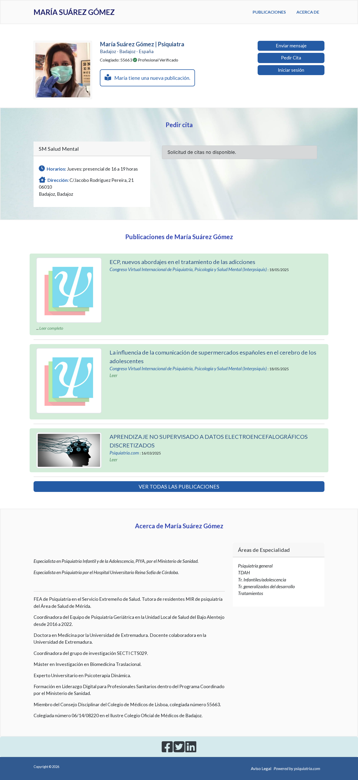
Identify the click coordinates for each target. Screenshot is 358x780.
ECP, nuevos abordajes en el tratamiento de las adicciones (182, 261)
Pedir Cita (291, 57)
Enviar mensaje (291, 45)
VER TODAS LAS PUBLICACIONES (179, 487)
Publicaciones (269, 11)
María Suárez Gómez (74, 12)
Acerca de (307, 11)
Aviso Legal (261, 768)
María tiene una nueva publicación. (150, 78)
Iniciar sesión (291, 70)
